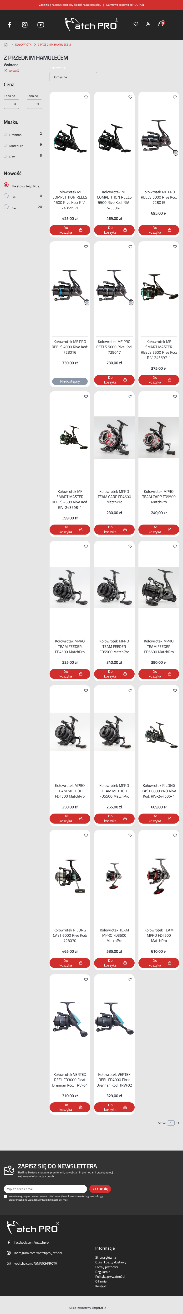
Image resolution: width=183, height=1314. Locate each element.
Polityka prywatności (110, 1276)
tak (13, 197)
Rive (12, 156)
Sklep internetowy (86, 1307)
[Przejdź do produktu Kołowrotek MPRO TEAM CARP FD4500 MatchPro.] (114, 437)
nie (13, 208)
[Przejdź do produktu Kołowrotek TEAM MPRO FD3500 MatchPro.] (114, 876)
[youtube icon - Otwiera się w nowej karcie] (40, 24)
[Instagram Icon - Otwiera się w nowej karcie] (24, 25)
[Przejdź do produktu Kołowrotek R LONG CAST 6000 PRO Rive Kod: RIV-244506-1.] (158, 731)
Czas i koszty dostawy (110, 1262)
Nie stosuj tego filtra (25, 186)
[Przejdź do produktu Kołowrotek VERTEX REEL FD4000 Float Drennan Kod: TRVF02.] (114, 1020)
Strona (162, 1123)
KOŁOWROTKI (23, 44)
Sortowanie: (58, 67)
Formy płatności (106, 1267)
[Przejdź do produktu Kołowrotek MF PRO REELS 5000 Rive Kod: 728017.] (114, 287)
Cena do (32, 96)
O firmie (101, 1281)
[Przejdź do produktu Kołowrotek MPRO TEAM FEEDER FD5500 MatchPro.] (114, 587)
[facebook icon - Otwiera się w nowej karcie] (9, 25)
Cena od (9, 96)
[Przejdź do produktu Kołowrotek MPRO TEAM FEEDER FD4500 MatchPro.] (70, 587)
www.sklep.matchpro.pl (7, 45)
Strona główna (105, 1257)
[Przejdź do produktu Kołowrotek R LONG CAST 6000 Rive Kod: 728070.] (70, 876)
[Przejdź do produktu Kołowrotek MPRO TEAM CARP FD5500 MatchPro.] (158, 437)
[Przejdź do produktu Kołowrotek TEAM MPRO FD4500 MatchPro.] (158, 876)
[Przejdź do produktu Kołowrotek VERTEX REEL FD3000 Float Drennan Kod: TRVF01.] (70, 1020)
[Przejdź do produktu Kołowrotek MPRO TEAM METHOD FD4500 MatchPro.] (70, 731)
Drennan (15, 134)
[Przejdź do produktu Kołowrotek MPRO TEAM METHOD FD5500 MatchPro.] (114, 731)
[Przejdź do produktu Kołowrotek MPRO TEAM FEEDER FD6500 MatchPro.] (158, 587)
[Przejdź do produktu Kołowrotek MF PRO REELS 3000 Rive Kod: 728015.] (158, 138)
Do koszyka (66, 230)
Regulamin (102, 1272)
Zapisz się (100, 1189)
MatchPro (16, 145)
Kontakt (101, 1286)
